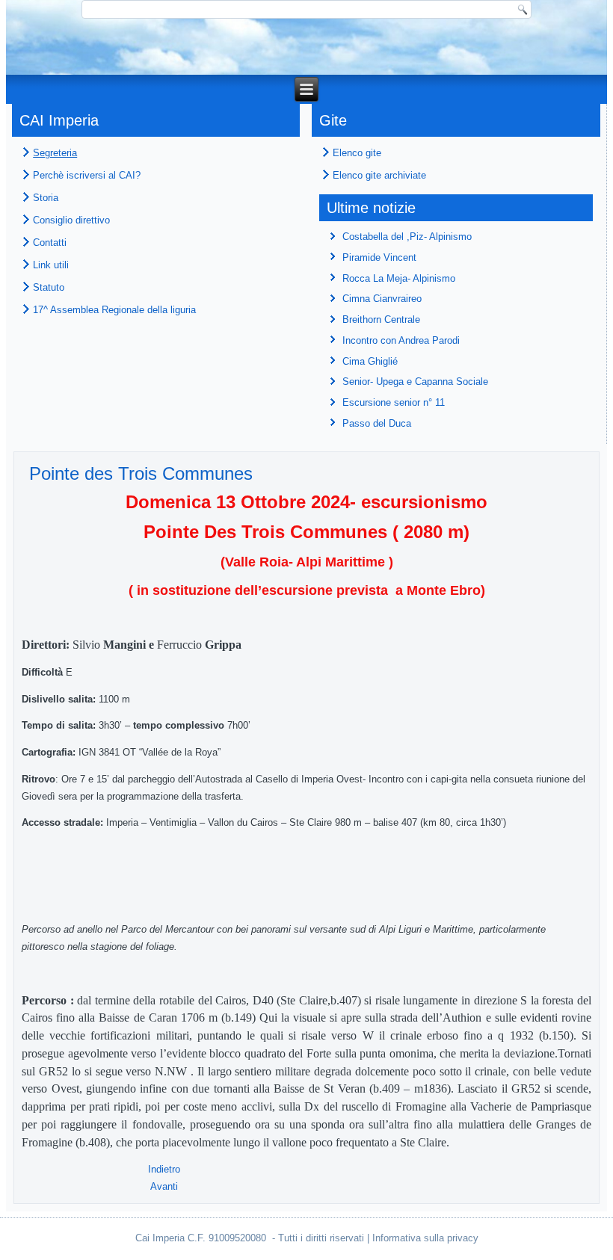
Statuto (48, 287)
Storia (45, 197)
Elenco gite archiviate (379, 175)
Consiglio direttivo (71, 220)
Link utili (51, 265)
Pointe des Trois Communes (141, 473)
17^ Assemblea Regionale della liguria (114, 309)
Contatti (50, 242)
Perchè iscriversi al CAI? (87, 175)
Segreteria (55, 152)
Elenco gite (357, 152)
